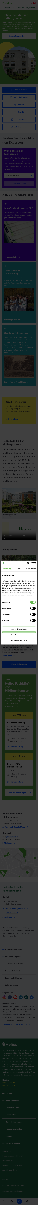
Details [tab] (18, 568)
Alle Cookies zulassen (19, 629)
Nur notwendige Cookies (19, 640)
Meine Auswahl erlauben (19, 635)
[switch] (33, 608)
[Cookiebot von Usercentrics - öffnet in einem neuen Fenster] (27, 563)
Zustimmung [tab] (6, 568)
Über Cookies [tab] (31, 568)
